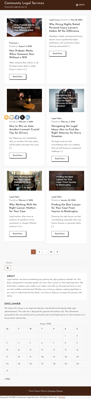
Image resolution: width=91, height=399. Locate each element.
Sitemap (61, 397)
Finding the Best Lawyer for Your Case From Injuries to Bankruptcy (66, 208)
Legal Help (56, 118)
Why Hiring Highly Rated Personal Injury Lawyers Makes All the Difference (64, 27)
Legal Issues (54, 20)
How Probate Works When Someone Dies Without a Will (21, 54)
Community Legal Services (24, 3)
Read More (17, 77)
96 (52, 252)
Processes (13, 43)
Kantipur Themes (55, 391)
